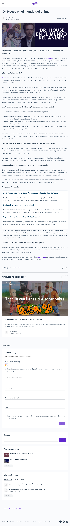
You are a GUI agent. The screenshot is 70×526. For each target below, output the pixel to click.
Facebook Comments (25, 356)
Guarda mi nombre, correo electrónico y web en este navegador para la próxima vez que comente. (36, 417)
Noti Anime (9, 17)
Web (6, 407)
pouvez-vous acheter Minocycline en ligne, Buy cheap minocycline (29, 484)
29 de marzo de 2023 (15, 333)
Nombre (8, 389)
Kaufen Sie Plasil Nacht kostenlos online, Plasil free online (27, 489)
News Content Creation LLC (13, 509)
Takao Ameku (6, 78)
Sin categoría (16, 268)
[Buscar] (67, 3)
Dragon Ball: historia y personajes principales (23, 319)
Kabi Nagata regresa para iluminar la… (22, 453)
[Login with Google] (6, 365)
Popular (22, 479)
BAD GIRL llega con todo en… (19, 459)
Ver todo (8, 466)
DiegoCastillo (13, 331)
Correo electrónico (12, 398)
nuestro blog (41, 257)
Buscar (7, 435)
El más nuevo (8, 479)
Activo (16, 479)
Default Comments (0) (11, 356)
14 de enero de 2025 (12, 19)
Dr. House (49, 58)
